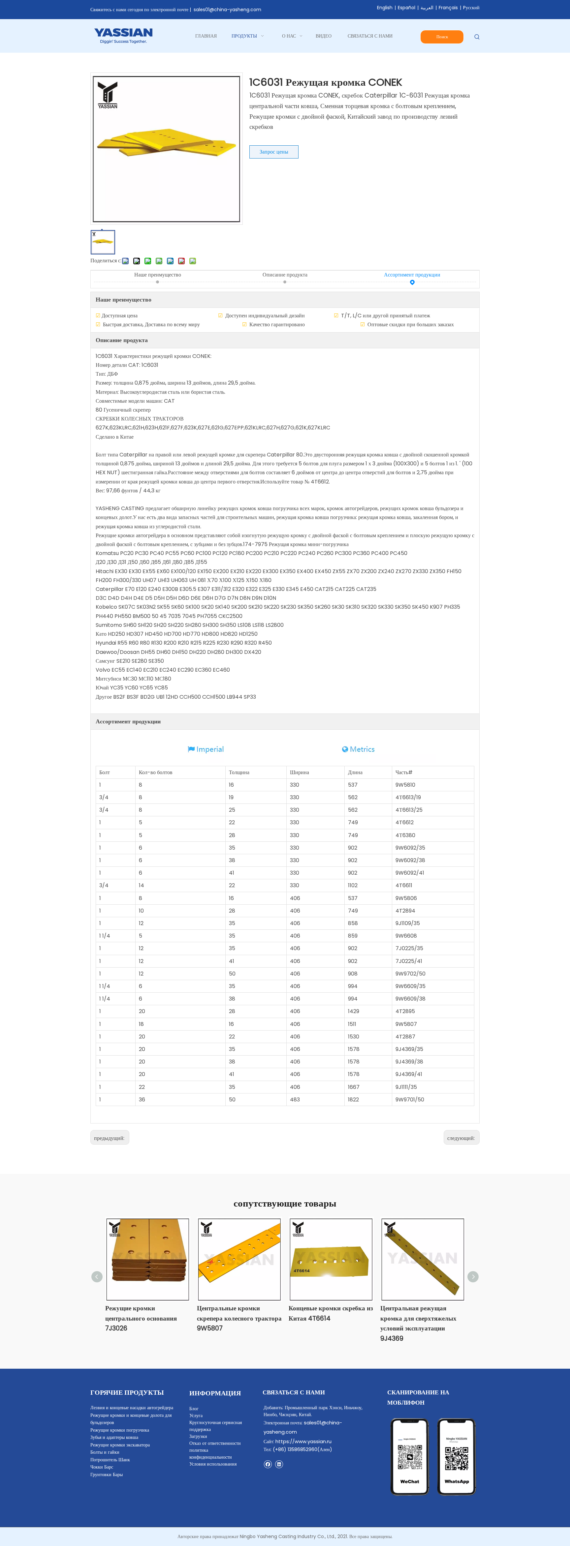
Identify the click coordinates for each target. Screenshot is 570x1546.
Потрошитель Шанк (110, 1459)
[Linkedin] (279, 1464)
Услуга (196, 1415)
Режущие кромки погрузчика (119, 1430)
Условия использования (213, 1464)
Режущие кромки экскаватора (120, 1445)
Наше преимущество (157, 274)
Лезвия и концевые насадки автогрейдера (131, 1407)
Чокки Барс (101, 1467)
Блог (194, 1408)
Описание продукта (285, 274)
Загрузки (198, 1436)
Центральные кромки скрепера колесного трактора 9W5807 (239, 1318)
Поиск (442, 37)
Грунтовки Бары (106, 1474)
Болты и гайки (104, 1452)
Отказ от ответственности (215, 1443)
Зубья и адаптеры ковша (114, 1437)
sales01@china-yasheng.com (227, 9)
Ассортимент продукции (412, 274)
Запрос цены (274, 152)
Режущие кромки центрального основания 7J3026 (141, 1318)
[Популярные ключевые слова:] (477, 37)
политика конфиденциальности (210, 1453)
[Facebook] (268, 1464)
